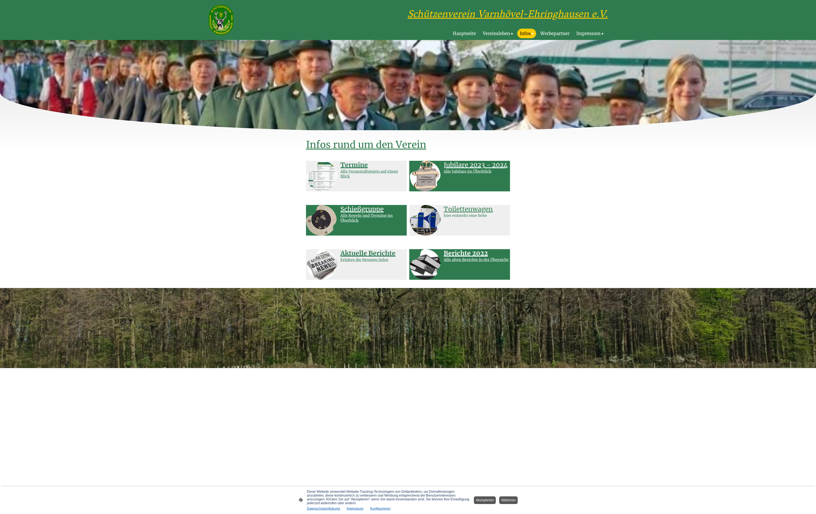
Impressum (355, 508)
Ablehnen (508, 500)
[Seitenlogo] (221, 19)
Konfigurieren (380, 508)
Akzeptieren (485, 500)
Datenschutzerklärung (323, 508)
